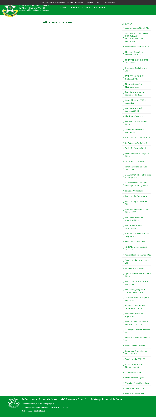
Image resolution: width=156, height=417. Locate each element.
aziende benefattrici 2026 (137, 28)
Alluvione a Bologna (134, 116)
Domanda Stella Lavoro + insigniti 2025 (137, 234)
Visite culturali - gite (134, 377)
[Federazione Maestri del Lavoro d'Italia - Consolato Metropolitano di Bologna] (26, 9)
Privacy (66, 407)
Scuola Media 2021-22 (135, 359)
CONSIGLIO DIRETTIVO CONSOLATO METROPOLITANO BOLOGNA (136, 37)
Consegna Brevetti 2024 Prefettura (136, 130)
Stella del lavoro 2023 (135, 241)
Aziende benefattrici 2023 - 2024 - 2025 (138, 210)
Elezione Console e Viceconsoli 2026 (134, 53)
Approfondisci (110, 2)
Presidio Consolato (134, 191)
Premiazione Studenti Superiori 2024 (135, 109)
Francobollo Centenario (136, 196)
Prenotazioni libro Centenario (133, 226)
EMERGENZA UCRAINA (136, 345)
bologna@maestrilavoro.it (49, 407)
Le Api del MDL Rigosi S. (136, 143)
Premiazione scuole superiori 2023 (134, 218)
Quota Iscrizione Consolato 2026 (138, 274)
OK (98, 2)
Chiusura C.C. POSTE (134, 161)
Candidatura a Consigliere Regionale (137, 298)
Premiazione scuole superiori (134, 314)
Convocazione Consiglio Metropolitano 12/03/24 (136, 184)
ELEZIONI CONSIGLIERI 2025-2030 (136, 61)
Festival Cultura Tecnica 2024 (136, 122)
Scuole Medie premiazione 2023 (137, 261)
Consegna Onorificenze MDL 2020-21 (136, 352)
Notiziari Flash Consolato (137, 383)
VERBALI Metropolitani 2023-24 (136, 248)
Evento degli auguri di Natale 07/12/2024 (135, 290)
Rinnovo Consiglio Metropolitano (133, 85)
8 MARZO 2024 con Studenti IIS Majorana (138, 176)
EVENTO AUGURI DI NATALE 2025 (134, 77)
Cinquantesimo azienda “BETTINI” (136, 168)
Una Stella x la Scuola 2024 (137, 137)
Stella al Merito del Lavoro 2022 (137, 339)
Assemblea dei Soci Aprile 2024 (137, 154)
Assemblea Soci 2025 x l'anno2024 (135, 101)
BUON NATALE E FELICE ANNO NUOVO (136, 282)
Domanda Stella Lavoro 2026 (136, 69)
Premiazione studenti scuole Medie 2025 (135, 93)
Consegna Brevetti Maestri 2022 (137, 331)
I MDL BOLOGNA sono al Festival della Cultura (136, 323)
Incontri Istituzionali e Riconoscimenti (135, 365)
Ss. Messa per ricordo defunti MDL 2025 (135, 306)
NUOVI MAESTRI (133, 372)
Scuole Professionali (134, 393)
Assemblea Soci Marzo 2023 (138, 255)
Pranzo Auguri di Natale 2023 (136, 202)
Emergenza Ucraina (134, 268)
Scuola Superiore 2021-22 (137, 388)
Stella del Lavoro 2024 (135, 148)
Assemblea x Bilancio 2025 (137, 46)
